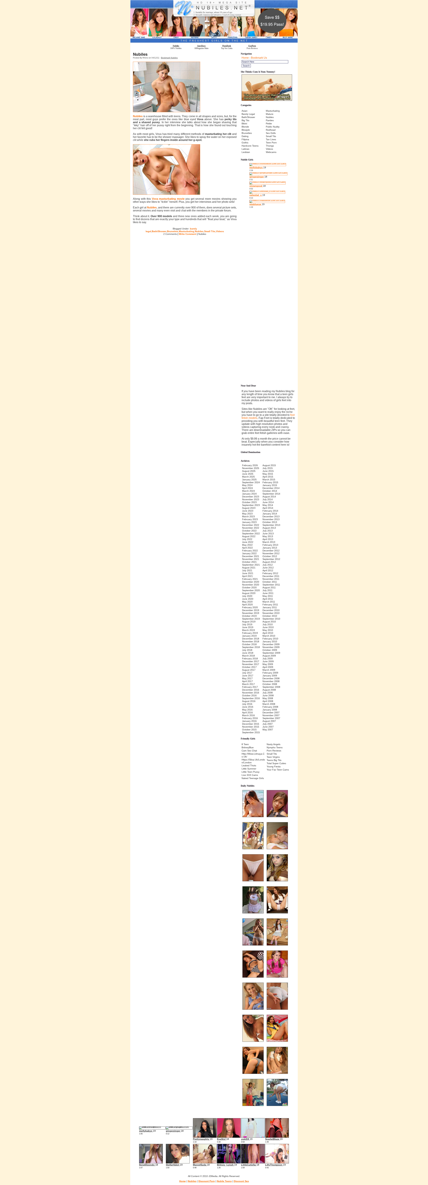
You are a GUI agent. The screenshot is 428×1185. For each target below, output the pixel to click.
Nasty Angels (273, 744)
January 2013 (269, 547)
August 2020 (248, 593)
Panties (270, 120)
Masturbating (186, 231)
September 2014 (271, 493)
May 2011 (267, 596)
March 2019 (248, 630)
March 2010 (268, 635)
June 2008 (268, 695)
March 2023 (248, 516)
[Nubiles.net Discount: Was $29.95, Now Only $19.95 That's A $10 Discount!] (214, 41)
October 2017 (249, 667)
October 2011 (269, 581)
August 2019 (248, 621)
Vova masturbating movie (168, 198)
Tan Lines (271, 139)
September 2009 (271, 652)
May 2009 (267, 664)
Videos (220, 231)
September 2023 (251, 505)
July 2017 (247, 672)
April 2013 (267, 539)
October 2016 (249, 695)
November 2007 (271, 715)
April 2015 (267, 476)
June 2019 (247, 627)
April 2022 (247, 547)
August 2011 (269, 587)
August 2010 (269, 621)
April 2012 (267, 570)
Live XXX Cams (250, 775)
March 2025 (248, 476)
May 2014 (267, 505)
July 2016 (247, 704)
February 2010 (270, 638)
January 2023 (249, 522)
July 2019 (247, 624)
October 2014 (269, 491)
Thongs (270, 145)
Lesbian (246, 152)
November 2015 (250, 726)
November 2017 (250, 664)
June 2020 (247, 599)
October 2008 (269, 684)
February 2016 (250, 718)
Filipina (245, 139)
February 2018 (250, 658)
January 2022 (249, 553)
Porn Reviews (274, 750)
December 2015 (250, 724)
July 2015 (267, 468)
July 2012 (267, 564)
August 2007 (269, 721)
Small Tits (209, 231)
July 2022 (247, 539)
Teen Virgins (273, 757)
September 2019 (251, 618)
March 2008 (268, 704)
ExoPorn (252, 46)
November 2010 (271, 613)
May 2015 (267, 473)
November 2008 (271, 681)
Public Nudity (273, 126)
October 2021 (249, 562)
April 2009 (267, 667)
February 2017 (250, 687)
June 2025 (247, 473)
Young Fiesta (274, 766)
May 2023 (247, 513)
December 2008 (271, 678)
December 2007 (271, 712)
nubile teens (224, 1181)
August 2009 (269, 655)
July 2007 (267, 724)
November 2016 (250, 692)
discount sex (241, 1181)
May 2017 (247, 678)
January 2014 (269, 513)
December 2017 (250, 661)
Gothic (245, 142)
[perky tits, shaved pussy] (166, 111)
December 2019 (250, 610)
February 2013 (270, 545)
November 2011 (270, 579)
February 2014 (270, 510)
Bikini (244, 123)
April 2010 (267, 633)
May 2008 (267, 698)
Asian (244, 110)
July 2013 (267, 530)
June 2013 (268, 533)
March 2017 (248, 684)
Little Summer (249, 768)
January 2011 (269, 607)
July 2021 (247, 570)
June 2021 (247, 573)
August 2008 (269, 689)
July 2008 (267, 692)
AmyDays (201, 46)
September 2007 (271, 718)
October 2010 (269, 616)
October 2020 (249, 587)
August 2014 (269, 496)
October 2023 (249, 502)
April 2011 (267, 599)
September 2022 (251, 533)
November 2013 (271, 519)
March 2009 (268, 670)
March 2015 (268, 479)
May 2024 (247, 485)
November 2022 (250, 527)
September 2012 (271, 559)
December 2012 (271, 550)
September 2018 (251, 647)
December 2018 (250, 638)
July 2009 (267, 658)
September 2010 (271, 618)
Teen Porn (271, 142)
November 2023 (250, 499)
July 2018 (247, 650)
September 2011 (271, 584)
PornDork (226, 46)
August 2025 (248, 471)
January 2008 (269, 709)
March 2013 (268, 542)
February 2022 (250, 550)
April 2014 (267, 508)
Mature (269, 114)
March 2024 (248, 491)
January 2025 (249, 479)
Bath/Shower (159, 231)
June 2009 (268, 661)
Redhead (271, 130)
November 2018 (250, 641)
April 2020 (247, 604)
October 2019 (249, 616)
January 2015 (269, 485)
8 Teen (245, 744)
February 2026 (250, 465)
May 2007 (267, 729)
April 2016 (247, 712)
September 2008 (271, 687)
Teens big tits (274, 760)
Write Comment (187, 234)
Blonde (245, 126)
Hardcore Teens (250, 145)
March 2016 (248, 715)
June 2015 (268, 471)
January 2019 (249, 635)
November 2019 (250, 613)
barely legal (248, 114)
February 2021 (250, 579)
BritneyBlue (248, 747)
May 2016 (247, 709)
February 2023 (250, 519)
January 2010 (269, 641)
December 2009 (271, 644)
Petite (269, 123)
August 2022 (248, 536)
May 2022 (247, 545)
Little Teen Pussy (250, 772)
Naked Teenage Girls (253, 778)
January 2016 (249, 721)
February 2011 (270, 604)
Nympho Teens (275, 747)
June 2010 (268, 627)
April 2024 (247, 488)
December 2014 (271, 488)
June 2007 (268, 726)
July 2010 (267, 624)
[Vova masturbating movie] (166, 193)
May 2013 (267, 536)
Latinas (245, 149)
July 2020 (247, 596)
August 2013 (269, 527)
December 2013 (271, 516)
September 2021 (251, 564)
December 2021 (250, 556)
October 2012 (269, 556)
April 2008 (267, 701)
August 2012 (269, 562)
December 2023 (250, 496)
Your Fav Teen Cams (278, 769)
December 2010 (271, 610)
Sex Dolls (271, 133)
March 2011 (268, 601)
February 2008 (270, 706)
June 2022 (247, 542)
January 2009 (269, 675)
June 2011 (268, 593)
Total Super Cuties (276, 763)
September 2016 (251, 698)
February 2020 (250, 607)
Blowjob (246, 130)
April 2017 (247, 681)
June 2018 (247, 652)
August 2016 (248, 701)
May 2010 (267, 630)
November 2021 (250, 559)
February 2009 (270, 672)
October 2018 (249, 644)
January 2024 (249, 493)
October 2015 (249, 729)
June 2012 (268, 567)
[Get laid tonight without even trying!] (267, 100)
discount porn (206, 1181)
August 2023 (248, 508)
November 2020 (250, 584)
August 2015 (269, 465)
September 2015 (251, 732)
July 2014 (267, 499)
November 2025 (250, 468)
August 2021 (248, 567)
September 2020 (251, 590)
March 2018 (248, 655)
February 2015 (270, 482)
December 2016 (250, 689)
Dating (245, 136)
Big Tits (245, 120)
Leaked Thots (249, 765)
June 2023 (247, 510)
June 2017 (247, 675)
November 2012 (271, 553)
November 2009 (271, 647)
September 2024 (251, 482)
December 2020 (250, 581)
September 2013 (271, 525)
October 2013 (269, 522)
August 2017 (248, 670)
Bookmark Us (259, 57)
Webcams (271, 152)
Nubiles (176, 46)
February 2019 (250, 633)
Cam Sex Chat (249, 750)
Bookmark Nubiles (169, 58)
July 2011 (267, 590)
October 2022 (249, 530)
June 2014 (268, 502)
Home (245, 57)
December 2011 (270, 576)
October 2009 (269, 650)
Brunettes (172, 231)
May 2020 (247, 601)
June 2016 (247, 706)
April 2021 (247, 576)
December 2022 (250, 525)
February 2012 (270, 573)
